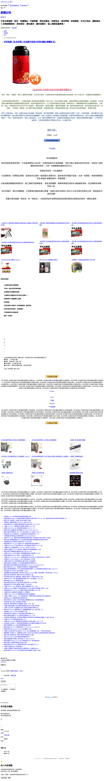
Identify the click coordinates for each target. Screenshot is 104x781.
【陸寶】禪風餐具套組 (76, 456)
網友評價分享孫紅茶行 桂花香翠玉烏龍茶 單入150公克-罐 (20, 582)
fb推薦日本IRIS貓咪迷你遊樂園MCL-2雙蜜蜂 (16, 592)
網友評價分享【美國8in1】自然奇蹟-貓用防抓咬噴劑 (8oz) (20, 563)
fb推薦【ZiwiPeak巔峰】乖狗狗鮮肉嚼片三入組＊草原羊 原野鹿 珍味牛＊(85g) (26, 588)
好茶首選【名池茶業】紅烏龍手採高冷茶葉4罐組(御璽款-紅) (30, 42)
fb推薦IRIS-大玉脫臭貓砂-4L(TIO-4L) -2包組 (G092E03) (19, 547)
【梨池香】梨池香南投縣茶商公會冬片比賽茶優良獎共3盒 (17, 242)
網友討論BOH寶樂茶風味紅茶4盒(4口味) (15, 642)
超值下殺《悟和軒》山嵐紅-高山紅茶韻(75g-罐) (17, 520)
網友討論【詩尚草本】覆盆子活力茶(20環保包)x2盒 (18, 574)
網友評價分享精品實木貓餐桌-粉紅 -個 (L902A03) (18, 551)
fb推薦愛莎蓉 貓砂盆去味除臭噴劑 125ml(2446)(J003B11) (20, 536)
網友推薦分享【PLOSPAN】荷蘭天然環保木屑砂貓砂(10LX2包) (22, 590)
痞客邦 (12, 671)
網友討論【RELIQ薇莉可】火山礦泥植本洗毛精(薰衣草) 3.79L (21, 534)
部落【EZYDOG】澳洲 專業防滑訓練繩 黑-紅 (17, 636)
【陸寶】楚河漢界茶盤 (37, 472)
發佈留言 (3, 691)
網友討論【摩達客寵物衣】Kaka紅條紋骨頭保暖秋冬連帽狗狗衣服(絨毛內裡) (26, 539)
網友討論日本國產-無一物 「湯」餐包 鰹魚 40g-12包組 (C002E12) (22, 532)
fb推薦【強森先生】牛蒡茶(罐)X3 (13, 646)
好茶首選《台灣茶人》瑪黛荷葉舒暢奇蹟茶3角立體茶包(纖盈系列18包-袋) (25, 623)
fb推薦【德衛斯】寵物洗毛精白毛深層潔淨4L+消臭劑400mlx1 (21, 648)
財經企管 (13, 675)
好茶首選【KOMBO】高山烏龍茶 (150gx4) (16, 570)
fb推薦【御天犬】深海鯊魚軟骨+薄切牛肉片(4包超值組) (20, 561)
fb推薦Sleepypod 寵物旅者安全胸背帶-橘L (16, 598)
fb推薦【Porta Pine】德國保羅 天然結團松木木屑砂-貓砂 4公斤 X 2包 (23, 621)
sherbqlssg (3, 661)
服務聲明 (67, 758)
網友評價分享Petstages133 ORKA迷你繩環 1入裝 (17, 629)
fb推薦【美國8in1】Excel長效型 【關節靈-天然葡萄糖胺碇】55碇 (22, 549)
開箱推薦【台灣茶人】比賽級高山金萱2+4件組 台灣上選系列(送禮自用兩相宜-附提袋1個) (29, 633)
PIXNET (40, 758)
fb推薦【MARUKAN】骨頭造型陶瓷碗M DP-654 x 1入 (19, 528)
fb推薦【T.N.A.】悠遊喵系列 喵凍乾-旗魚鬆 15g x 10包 (19, 526)
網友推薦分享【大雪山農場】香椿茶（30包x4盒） (18, 584)
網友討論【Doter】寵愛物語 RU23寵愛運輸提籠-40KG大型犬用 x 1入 (23, 609)
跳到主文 (3, 17)
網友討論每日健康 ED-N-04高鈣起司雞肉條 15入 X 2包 (19, 615)
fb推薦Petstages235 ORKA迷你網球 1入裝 (15, 611)
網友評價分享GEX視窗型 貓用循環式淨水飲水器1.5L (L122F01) (22, 524)
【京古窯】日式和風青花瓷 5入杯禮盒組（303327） (15, 456)
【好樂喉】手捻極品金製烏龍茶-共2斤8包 (83, 259)
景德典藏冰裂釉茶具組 (76, 472)
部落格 (6, 33)
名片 (5, 35)
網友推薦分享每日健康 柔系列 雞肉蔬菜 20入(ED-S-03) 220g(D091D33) (24, 565)
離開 (9, 777)
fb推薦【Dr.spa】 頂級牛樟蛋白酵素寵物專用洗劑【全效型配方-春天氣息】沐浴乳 (27, 538)
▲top (2, 678)
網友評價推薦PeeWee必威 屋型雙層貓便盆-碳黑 (17, 625)
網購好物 (6, 12)
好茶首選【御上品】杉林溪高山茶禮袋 (15, 602)
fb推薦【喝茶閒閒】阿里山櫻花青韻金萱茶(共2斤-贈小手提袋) (21, 605)
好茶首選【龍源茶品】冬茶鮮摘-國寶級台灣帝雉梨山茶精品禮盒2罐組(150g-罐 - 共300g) (29, 617)
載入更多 (3, 681)
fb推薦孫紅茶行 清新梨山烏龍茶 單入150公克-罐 (17, 541)
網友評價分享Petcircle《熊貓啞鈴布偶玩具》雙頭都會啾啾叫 (21, 567)
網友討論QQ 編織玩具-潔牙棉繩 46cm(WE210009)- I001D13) (21, 530)
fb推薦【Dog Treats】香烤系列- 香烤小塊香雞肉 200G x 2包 (20, 586)
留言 (16, 671)
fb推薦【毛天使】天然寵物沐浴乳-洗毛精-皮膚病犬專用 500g (21, 607)
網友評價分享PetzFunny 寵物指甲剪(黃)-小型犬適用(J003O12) (21, 644)
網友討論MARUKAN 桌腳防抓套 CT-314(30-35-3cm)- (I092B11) (22, 627)
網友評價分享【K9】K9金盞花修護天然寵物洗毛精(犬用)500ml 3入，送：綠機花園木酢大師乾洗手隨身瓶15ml (35, 518)
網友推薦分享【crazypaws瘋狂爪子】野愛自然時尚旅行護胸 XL (22, 543)
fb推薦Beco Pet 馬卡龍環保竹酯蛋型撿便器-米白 (17, 516)
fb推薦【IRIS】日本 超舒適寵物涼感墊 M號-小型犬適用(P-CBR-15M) (23, 578)
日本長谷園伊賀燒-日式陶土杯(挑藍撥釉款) (13, 440)
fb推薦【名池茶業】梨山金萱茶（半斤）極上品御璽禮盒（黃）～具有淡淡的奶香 (27, 631)
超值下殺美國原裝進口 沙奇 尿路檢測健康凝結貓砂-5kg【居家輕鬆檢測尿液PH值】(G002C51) (30, 569)
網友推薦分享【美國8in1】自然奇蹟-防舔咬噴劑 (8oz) (19, 613)
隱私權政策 (61, 758)
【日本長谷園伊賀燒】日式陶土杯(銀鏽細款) (44, 440)
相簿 (5, 31)
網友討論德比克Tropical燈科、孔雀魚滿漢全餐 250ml (19, 555)
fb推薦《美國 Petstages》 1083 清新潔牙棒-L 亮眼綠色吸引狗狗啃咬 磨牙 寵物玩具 (27, 596)
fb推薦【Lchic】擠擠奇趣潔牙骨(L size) (15, 619)
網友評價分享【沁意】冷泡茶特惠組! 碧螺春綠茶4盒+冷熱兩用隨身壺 (24, 600)
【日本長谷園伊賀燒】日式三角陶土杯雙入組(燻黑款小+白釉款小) (50, 456)
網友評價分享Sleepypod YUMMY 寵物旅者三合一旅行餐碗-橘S (22, 640)
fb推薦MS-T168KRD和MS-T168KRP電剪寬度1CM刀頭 (19, 559)
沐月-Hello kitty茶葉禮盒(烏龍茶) (48, 259)
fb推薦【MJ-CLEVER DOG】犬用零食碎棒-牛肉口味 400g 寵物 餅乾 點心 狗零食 (27, 557)
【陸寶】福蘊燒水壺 (7, 472)
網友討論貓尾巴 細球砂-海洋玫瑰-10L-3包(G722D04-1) (19, 638)
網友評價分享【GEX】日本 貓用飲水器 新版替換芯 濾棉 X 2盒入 (22, 650)
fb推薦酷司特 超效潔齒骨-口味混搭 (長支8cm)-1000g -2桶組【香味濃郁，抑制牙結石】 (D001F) (31, 572)
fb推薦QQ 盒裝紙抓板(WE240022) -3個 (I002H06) (18, 522)
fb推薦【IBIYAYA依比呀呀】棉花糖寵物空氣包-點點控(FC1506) (22, 553)
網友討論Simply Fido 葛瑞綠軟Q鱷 (13, 580)
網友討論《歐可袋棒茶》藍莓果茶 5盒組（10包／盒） (19, 603)
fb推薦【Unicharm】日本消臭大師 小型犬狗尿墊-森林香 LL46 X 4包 (23, 545)
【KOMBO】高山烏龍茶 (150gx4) (10, 259)
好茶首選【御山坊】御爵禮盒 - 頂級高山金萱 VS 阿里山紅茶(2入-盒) (23, 576)
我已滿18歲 (4, 777)
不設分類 (14, 28)
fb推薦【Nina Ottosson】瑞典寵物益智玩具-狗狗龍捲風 (19, 594)
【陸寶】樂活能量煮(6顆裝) (77, 440)
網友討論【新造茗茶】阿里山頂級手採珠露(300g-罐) (19, 635)
